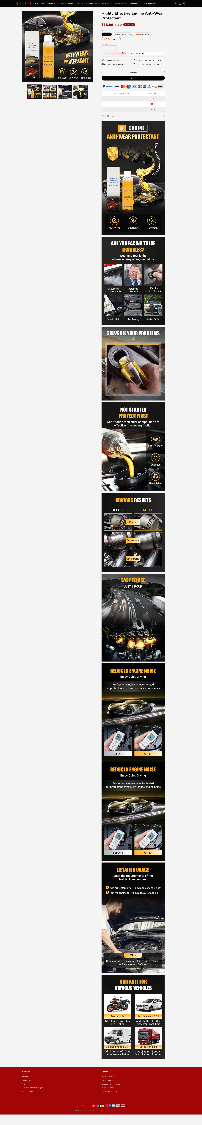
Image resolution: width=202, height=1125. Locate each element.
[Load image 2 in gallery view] (50, 92)
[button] (50, 3)
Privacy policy (111, 1110)
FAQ (23, 1084)
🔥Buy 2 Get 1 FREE (123, 34)
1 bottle (107, 34)
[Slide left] (24, 91)
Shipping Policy (108, 1088)
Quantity (104, 44)
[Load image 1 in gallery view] (34, 92)
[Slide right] (90, 91)
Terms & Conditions (109, 1091)
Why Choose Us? (28, 1091)
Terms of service (122, 1110)
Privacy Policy (107, 1080)
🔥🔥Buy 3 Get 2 (142, 34)
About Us (25, 1077)
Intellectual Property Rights (33, 1088)
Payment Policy (108, 1077)
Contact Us (26, 1080)
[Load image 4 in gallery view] (80, 92)
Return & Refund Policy (111, 1084)
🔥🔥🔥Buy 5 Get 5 (111, 39)
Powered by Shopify (89, 1110)
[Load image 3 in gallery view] (65, 92)
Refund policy (101, 1110)
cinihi (81, 1110)
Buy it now (133, 78)
